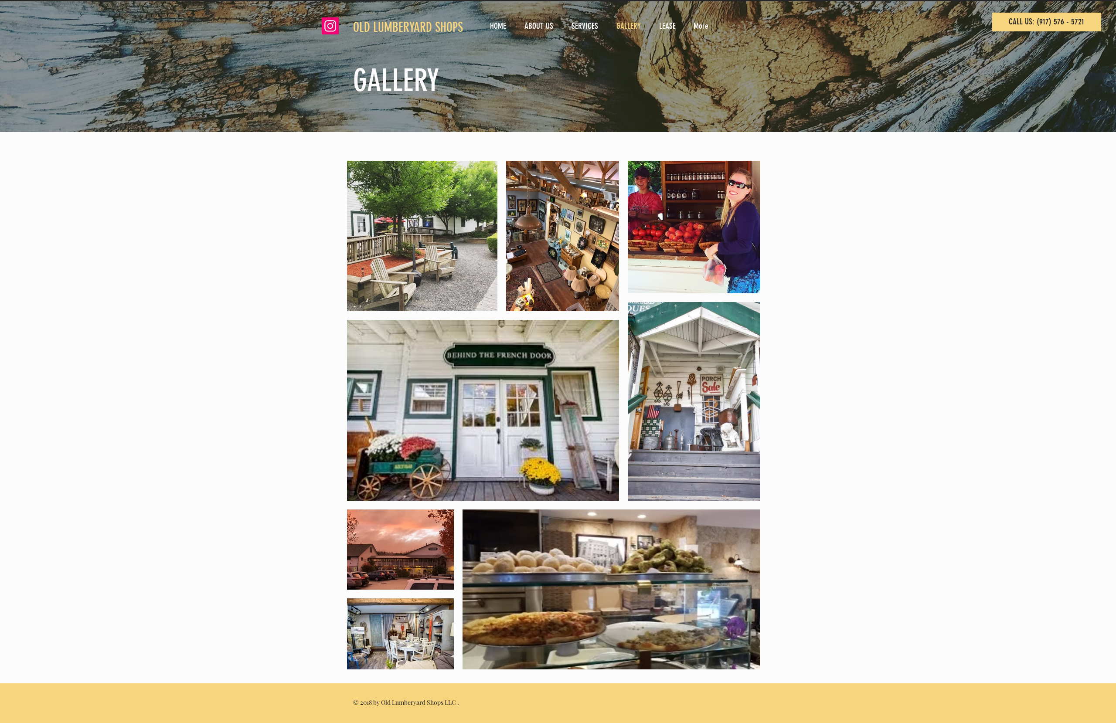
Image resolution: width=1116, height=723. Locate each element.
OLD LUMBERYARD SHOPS (409, 27)
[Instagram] (330, 25)
